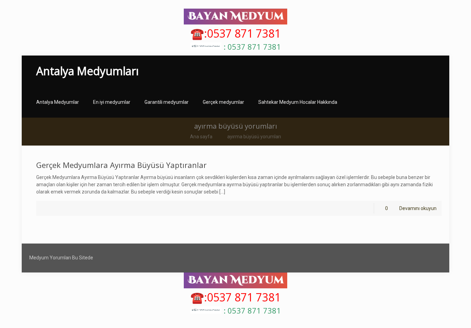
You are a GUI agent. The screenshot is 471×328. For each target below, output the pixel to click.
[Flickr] (421, 258)
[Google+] (384, 258)
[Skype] (366, 258)
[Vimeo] (403, 258)
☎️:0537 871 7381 (235, 33)
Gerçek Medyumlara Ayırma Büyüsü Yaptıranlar (121, 165)
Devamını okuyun (418, 208)
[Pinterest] (431, 258)
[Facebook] (375, 258)
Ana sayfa (201, 136)
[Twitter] (394, 258)
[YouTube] (412, 258)
